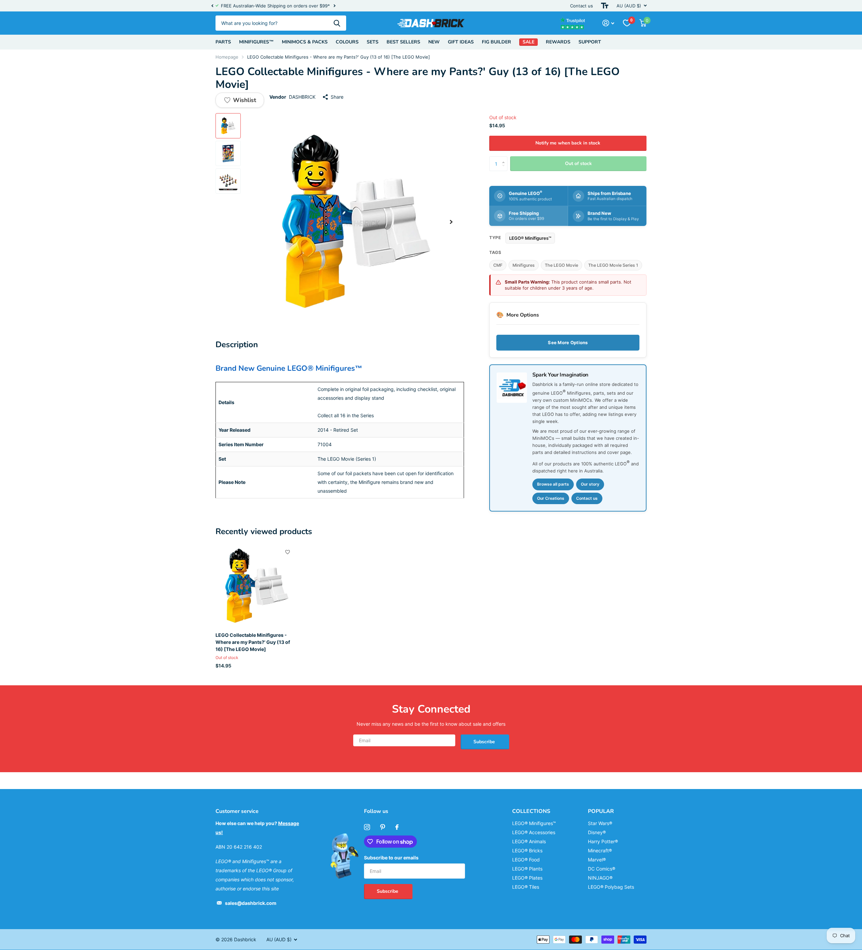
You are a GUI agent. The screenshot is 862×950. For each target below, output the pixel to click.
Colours (347, 42)
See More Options (568, 342)
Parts (223, 42)
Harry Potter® (603, 841)
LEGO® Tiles (525, 887)
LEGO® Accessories (533, 832)
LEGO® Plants (527, 869)
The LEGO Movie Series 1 (613, 265)
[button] (212, 6)
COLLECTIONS (531, 811)
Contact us (581, 5)
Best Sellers (403, 42)
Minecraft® (600, 850)
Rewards (558, 42)
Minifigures (523, 265)
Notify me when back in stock (567, 143)
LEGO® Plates (527, 878)
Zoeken (337, 23)
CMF (497, 265)
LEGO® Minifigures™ (530, 238)
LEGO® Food (526, 859)
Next (334, 5)
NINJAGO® (600, 878)
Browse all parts (553, 484)
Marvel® (597, 859)
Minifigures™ (256, 42)
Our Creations (550, 498)
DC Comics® (601, 869)
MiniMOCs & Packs (305, 42)
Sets (372, 42)
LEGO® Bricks (527, 850)
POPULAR (601, 811)
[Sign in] (608, 23)
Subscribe (484, 742)
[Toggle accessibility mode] (604, 5)
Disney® (597, 832)
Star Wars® (600, 823)
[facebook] (397, 827)
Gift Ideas (461, 42)
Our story (590, 484)
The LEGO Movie (561, 265)
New (434, 42)
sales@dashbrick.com (250, 903)
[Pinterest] (382, 827)
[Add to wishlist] (288, 552)
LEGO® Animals (529, 841)
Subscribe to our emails (391, 857)
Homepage (227, 57)
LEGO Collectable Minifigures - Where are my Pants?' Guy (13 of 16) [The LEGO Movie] (253, 642)
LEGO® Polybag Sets (611, 887)
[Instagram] (367, 827)
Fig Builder (496, 42)
